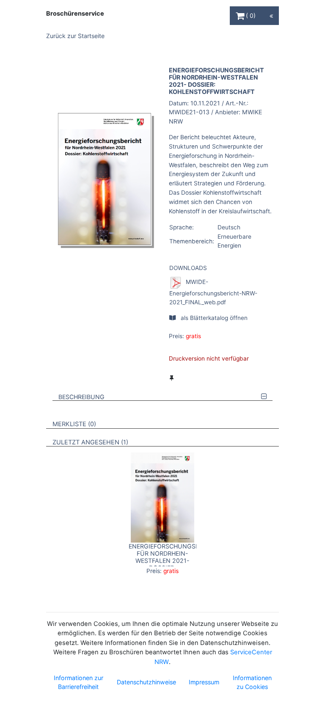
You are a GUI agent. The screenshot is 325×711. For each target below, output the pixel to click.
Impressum (204, 682)
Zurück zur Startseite (75, 35)
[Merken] (171, 378)
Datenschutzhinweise (146, 682)
